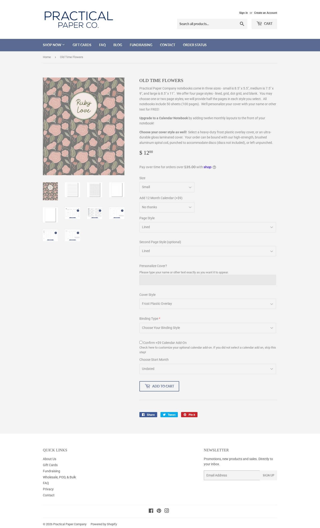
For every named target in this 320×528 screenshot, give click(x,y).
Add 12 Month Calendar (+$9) (160, 198)
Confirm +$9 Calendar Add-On (165, 343)
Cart (267, 24)
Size (142, 178)
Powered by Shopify (104, 524)
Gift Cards (82, 45)
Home (47, 57)
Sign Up (268, 475)
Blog (117, 45)
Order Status (195, 45)
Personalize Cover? (153, 266)
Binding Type (148, 318)
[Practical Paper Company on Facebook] (151, 511)
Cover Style (147, 295)
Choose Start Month (154, 359)
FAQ (102, 45)
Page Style (147, 218)
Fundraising (141, 45)
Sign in (243, 13)
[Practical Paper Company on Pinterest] (158, 511)
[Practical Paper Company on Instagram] (166, 511)
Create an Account (265, 13)
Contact (167, 45)
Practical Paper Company (69, 524)
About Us (49, 459)
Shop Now (52, 45)
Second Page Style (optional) (160, 242)
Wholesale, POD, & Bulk (59, 477)
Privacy (48, 489)
